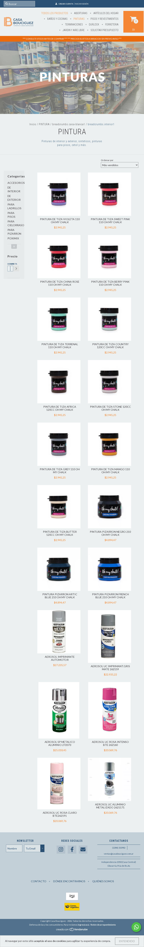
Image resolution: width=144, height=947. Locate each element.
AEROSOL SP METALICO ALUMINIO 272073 (60, 743)
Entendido (127, 941)
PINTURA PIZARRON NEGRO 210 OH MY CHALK (110, 533)
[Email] (83, 850)
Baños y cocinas (57, 18)
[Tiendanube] (72, 930)
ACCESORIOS (16, 182)
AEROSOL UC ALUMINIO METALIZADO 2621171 (110, 806)
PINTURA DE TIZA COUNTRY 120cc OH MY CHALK (110, 346)
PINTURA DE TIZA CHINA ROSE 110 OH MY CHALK (59, 283)
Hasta (11, 264)
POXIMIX (13, 238)
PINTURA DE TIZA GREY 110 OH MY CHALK (60, 471)
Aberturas (80, 13)
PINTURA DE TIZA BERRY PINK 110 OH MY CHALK (110, 283)
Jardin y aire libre (73, 30)
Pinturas (79, 18)
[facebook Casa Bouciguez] (72, 850)
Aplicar (16, 268)
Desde (8, 264)
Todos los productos (54, 13)
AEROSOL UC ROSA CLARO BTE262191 (60, 814)
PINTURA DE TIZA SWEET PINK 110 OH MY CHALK (110, 220)
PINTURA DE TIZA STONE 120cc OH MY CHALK (110, 408)
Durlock (93, 24)
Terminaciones (73, 24)
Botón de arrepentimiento (103, 924)
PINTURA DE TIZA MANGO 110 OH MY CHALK (110, 471)
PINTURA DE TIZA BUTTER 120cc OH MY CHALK (60, 533)
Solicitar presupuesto (104, 30)
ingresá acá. (83, 924)
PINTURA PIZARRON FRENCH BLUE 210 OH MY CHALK (110, 596)
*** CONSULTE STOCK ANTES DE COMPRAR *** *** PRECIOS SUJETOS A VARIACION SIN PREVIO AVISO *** (72, 38)
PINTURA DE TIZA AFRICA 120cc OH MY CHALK (59, 408)
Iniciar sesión (81, 4)
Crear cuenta (65, 4)
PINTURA (44, 124)
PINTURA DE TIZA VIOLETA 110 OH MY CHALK (60, 220)
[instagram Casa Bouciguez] (61, 850)
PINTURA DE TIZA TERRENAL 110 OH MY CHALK (59, 346)
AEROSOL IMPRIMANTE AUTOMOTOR (60, 658)
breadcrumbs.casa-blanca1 (68, 124)
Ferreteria (111, 24)
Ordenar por (107, 160)
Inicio (32, 124)
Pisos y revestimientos (104, 18)
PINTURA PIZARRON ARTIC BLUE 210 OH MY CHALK (59, 596)
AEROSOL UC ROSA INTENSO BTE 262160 (110, 743)
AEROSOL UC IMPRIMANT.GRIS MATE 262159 (110, 668)
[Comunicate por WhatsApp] (136, 927)
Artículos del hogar (105, 13)
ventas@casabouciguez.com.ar (119, 853)
